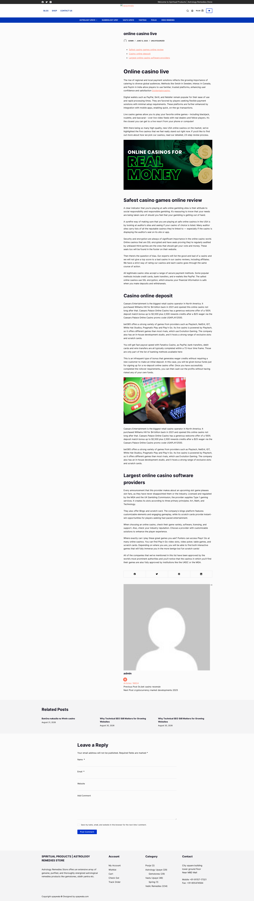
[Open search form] (188, 11)
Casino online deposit (140, 53)
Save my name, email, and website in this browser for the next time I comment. (114, 825)
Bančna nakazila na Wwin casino (58, 718)
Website (81, 783)
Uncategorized (158, 41)
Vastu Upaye (128, 20)
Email (80, 771)
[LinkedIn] (201, 574)
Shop (54, 11)
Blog (46, 11)
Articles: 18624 (131, 683)
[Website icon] (125, 679)
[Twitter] (47, 2)
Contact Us (66, 11)
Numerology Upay (110, 20)
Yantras (142, 20)
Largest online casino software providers (149, 57)
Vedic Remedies (167, 20)
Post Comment (87, 832)
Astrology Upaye (87, 20)
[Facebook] (43, 2)
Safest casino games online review (146, 49)
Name (81, 759)
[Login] (192, 11)
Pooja (154, 20)
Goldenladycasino (161, 90)
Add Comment (84, 795)
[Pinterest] (179, 574)
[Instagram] (51, 2)
